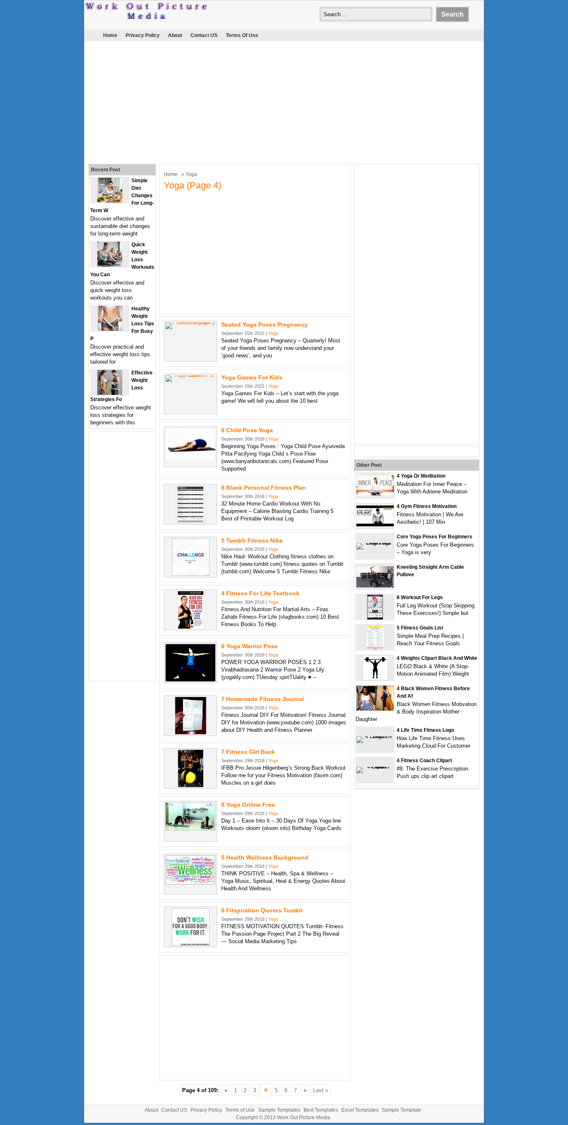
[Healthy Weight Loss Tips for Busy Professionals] (110, 329)
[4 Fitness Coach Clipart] (375, 766)
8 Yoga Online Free (248, 804)
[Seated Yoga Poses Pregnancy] (190, 322)
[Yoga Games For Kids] (190, 375)
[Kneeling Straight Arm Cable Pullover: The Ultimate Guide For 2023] (375, 585)
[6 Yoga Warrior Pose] (190, 679)
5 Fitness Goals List (420, 628)
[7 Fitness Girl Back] (190, 785)
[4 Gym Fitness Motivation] (375, 524)
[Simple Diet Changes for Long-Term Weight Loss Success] (109, 201)
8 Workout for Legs (420, 597)
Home (110, 35)
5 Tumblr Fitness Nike (252, 540)
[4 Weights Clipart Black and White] (375, 678)
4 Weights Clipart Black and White (437, 658)
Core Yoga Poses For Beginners (434, 537)
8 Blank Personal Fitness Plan (263, 487)
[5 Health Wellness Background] (190, 883)
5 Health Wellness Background (265, 857)
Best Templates (321, 1110)
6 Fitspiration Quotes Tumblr (262, 910)
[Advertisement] (284, 101)
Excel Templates (359, 1110)
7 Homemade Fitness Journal (262, 699)
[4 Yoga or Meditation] (375, 494)
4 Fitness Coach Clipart (424, 760)
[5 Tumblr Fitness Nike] (191, 574)
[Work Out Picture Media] (146, 17)
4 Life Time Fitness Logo (425, 730)
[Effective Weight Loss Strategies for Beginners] (109, 393)
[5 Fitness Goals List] (375, 648)
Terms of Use (242, 35)
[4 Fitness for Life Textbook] (190, 627)
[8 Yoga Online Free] (190, 828)
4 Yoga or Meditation (421, 476)
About (175, 35)
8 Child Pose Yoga (247, 430)
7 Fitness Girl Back (248, 751)
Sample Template (401, 1110)
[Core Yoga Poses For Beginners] (375, 543)
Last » (320, 1090)
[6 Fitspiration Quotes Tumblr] (191, 944)
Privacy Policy (143, 35)
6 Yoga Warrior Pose (249, 646)
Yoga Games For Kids (251, 377)
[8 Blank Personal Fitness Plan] (190, 521)
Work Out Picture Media (303, 1117)
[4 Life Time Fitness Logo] (375, 736)
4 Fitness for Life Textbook (260, 593)
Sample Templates (279, 1110)
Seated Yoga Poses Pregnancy (264, 324)
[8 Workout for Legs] (375, 618)
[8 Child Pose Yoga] (190, 459)
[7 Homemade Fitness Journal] (190, 732)
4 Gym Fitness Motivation (427, 506)
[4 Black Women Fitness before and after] (375, 709)
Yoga (273, 333)
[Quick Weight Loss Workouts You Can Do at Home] (109, 265)
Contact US (203, 35)
